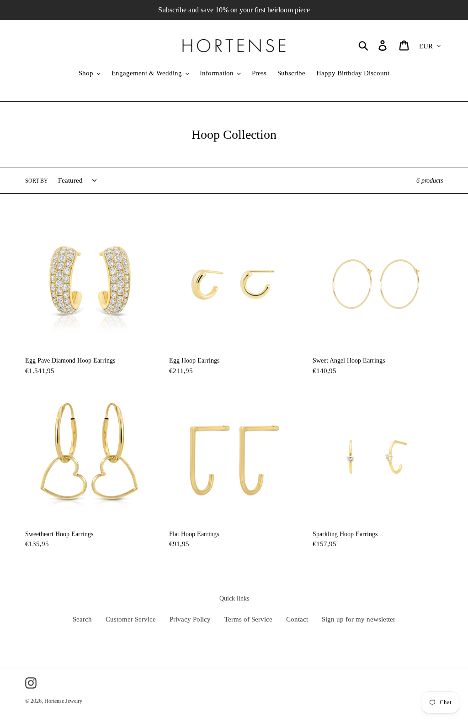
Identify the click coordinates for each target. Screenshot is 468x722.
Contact (297, 619)
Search (82, 619)
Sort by (36, 181)
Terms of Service (248, 619)
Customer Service (131, 619)
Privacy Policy (190, 619)
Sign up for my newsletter (358, 619)
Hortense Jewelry (63, 701)
